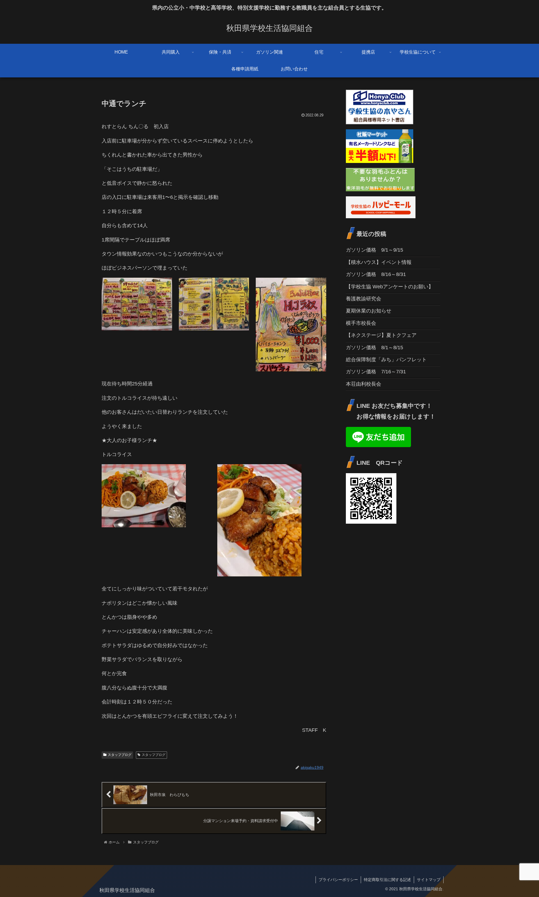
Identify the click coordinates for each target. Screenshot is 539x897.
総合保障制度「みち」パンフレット (386, 359)
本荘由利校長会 (363, 384)
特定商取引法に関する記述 (387, 879)
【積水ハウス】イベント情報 (379, 262)
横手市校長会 (361, 323)
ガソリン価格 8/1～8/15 (374, 347)
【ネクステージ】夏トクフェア (381, 335)
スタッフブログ (119, 755)
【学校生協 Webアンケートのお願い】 (389, 286)
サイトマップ (428, 879)
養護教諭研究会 (363, 299)
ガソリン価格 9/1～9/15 (374, 250)
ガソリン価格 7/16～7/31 (376, 371)
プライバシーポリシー (338, 879)
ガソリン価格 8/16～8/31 (376, 274)
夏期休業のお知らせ (368, 311)
